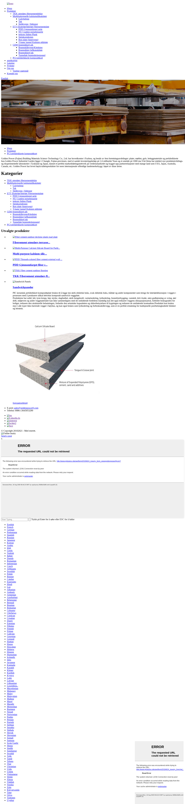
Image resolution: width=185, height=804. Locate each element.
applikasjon (12, 60)
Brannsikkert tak (26, 52)
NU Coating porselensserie (30, 32)
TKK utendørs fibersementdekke (28, 13)
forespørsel (18, 403)
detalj (25, 403)
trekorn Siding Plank (27, 34)
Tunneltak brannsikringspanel (31, 55)
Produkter (11, 11)
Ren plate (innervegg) (28, 39)
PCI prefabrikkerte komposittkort (28, 58)
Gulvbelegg (23, 19)
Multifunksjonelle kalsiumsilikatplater (30, 16)
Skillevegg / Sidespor (28, 24)
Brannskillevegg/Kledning (30, 47)
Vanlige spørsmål (20, 71)
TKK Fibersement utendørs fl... (31, 276)
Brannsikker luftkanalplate (30, 50)
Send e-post (6, 436)
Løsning (10, 63)
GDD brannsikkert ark (23, 45)
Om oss (10, 68)
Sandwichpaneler (23, 287)
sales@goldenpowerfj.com (25, 408)
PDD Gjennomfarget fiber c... (30, 264)
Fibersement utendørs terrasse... (31, 242)
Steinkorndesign (25, 37)
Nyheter (10, 65)
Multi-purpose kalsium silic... (30, 253)
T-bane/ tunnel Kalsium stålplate (33, 42)
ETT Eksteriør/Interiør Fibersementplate (31, 26)
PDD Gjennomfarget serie (30, 29)
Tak (20, 21)
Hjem (9, 8)
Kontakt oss (12, 73)
